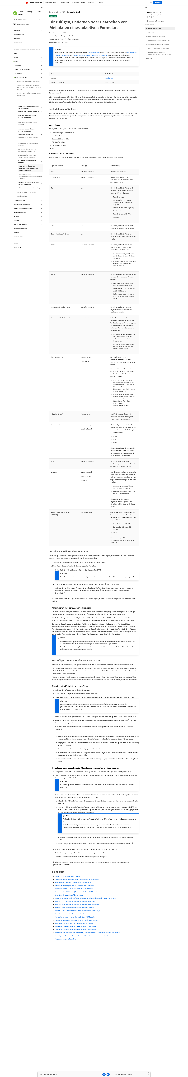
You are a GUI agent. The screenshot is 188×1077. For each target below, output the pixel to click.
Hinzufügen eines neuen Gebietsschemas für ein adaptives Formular (76, 920)
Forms (16, 61)
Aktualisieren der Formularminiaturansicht (158, 40)
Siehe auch (149, 58)
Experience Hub (18, 42)
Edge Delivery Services (20, 228)
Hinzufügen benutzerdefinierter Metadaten (158, 44)
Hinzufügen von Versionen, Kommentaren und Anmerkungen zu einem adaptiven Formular (84, 936)
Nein (154, 17)
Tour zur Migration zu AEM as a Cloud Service (27, 50)
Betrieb (16, 244)
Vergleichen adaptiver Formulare (65, 939)
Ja (149, 17)
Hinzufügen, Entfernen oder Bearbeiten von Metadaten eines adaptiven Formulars (28, 168)
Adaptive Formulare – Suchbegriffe (26, 192)
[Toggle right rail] (146, 8)
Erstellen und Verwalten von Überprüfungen (29, 188)
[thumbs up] (104, 1074)
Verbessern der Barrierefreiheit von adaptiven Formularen (28, 183)
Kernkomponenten (94, 52)
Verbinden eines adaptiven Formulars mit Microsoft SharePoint (75, 901)
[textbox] (27, 19)
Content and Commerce (20, 224)
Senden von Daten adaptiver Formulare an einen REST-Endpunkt (75, 926)
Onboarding (17, 46)
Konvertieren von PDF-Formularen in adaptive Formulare (28, 107)
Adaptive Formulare (21, 77)
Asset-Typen (150, 32)
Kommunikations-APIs (20, 212)
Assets (16, 57)
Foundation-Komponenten (24, 103)
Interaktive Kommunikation (22, 204)
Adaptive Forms (59, 39)
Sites (15, 54)
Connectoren (18, 240)
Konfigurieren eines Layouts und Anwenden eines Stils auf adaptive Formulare (27, 122)
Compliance (17, 248)
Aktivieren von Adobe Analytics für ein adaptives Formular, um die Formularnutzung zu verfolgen (86, 898)
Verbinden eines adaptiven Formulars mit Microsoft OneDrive (74, 908)
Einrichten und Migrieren (22, 69)
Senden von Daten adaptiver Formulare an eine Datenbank (74, 923)
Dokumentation (54, 12)
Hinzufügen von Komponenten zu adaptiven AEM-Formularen (74, 886)
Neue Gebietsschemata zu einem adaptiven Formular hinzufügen (27, 156)
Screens (16, 220)
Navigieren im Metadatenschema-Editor (158, 48)
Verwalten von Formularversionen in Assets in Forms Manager (29, 94)
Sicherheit (17, 38)
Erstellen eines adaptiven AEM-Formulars (68, 876)
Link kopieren (161, 21)
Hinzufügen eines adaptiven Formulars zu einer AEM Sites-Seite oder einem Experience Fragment (29, 87)
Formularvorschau (22, 196)
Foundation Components (72, 39)
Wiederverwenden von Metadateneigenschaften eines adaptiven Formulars (30, 176)
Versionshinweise (19, 34)
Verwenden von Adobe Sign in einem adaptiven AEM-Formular (75, 917)
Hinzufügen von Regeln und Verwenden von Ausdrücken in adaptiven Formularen (26, 129)
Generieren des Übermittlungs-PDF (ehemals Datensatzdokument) (27, 150)
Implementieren (18, 236)
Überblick (17, 30)
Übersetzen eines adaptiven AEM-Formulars (69, 895)
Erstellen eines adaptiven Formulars (28, 111)
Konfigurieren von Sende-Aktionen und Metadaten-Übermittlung (28, 139)
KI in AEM (16, 216)
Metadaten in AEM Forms (153, 29)
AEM (63, 12)
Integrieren (18, 73)
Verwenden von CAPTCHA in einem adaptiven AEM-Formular (74, 889)
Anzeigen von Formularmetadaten (155, 36)
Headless (16, 232)
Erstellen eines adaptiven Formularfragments (29, 81)
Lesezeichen (151, 21)
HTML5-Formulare (20, 200)
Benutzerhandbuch (73, 12)
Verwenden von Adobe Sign (25, 134)
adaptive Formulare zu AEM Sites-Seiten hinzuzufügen (90, 55)
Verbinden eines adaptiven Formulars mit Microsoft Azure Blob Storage (77, 911)
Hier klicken (109, 78)
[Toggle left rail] (42, 8)
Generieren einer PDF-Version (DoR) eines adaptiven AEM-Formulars (77, 892)
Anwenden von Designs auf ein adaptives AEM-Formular (73, 882)
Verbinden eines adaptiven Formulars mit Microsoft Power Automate (77, 904)
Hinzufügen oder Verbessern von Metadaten (27, 161)
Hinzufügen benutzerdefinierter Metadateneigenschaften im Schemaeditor (159, 53)
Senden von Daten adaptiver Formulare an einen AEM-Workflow (75, 929)
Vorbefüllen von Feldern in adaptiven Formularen (28, 144)
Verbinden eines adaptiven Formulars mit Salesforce (71, 914)
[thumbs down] (108, 1074)
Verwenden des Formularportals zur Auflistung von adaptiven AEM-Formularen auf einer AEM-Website (87, 933)
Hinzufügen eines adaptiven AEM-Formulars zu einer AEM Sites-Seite (77, 879)
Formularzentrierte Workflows (23, 208)
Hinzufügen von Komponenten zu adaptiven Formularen (27, 116)
